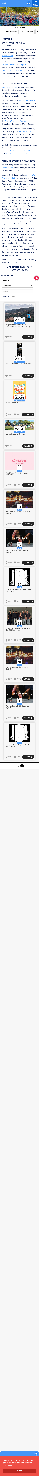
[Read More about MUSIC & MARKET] (19, 390)
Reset (14, 297)
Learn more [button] (8, 1465)
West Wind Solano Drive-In (17, 153)
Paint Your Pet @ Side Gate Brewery (17, 474)
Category (6, 280)
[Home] (3, 3)
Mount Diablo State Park (12, 70)
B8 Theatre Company (27, 131)
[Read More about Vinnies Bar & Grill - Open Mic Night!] (19, 500)
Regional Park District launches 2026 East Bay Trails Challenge (18, 326)
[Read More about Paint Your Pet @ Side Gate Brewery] (19, 461)
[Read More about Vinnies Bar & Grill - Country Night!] (19, 538)
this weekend (7, 55)
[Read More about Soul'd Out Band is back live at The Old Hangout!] (19, 616)
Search (6, 297)
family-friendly (24, 64)
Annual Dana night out (15, 434)
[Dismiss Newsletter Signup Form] (36, 1454)
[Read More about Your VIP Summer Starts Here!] (19, 352)
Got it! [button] (19, 1471)
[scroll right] (37, 31)
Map (10, 414)
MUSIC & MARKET (13, 403)
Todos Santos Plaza (27, 100)
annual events (7, 167)
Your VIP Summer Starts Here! (18, 364)
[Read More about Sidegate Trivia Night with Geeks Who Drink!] (19, 577)
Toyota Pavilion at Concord (16, 121)
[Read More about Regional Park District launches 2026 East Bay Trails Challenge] (19, 313)
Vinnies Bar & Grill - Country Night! (17, 551)
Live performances (9, 87)
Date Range (7, 285)
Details (27, 337)
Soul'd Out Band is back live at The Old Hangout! (18, 629)
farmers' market (8, 64)
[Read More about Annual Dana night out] (19, 425)
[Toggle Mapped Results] (36, 278)
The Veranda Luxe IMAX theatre (22, 150)
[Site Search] (29, 3)
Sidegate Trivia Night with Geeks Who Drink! (19, 590)
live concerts (12, 61)
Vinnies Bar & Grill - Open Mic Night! (18, 513)
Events (22, 28)
